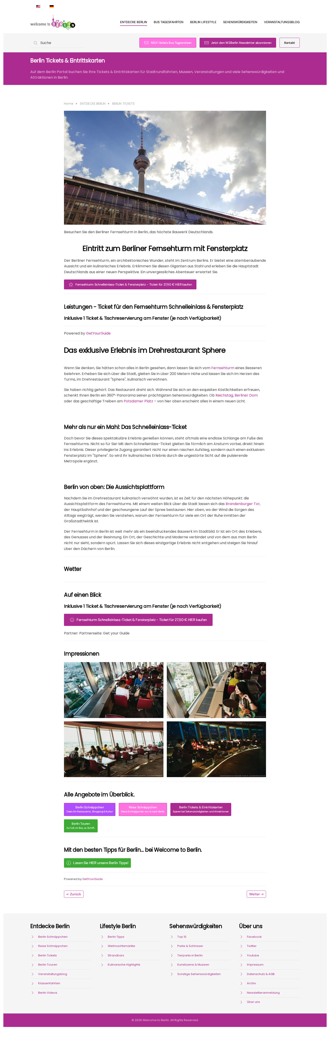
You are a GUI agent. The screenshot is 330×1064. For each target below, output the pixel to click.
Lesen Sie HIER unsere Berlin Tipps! (100, 862)
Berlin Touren (80, 825)
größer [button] (113, 690)
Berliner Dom (246, 395)
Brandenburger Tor (243, 503)
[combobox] (57, 43)
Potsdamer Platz (138, 401)
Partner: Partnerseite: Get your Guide (97, 633)
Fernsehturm (222, 367)
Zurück (75, 894)
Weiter (254, 894)
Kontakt (289, 43)
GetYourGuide (98, 333)
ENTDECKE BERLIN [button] (133, 22)
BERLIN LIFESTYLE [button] (203, 22)
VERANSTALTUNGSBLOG (282, 22)
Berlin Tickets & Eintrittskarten (201, 809)
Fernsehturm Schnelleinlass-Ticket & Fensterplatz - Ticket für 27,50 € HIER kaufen (133, 284)
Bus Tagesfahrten (168, 22)
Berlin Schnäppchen (89, 809)
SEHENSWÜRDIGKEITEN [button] (240, 22)
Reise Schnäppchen (143, 809)
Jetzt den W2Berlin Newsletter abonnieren (241, 43)
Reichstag (224, 395)
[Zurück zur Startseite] (52, 22)
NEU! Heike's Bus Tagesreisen (171, 43)
